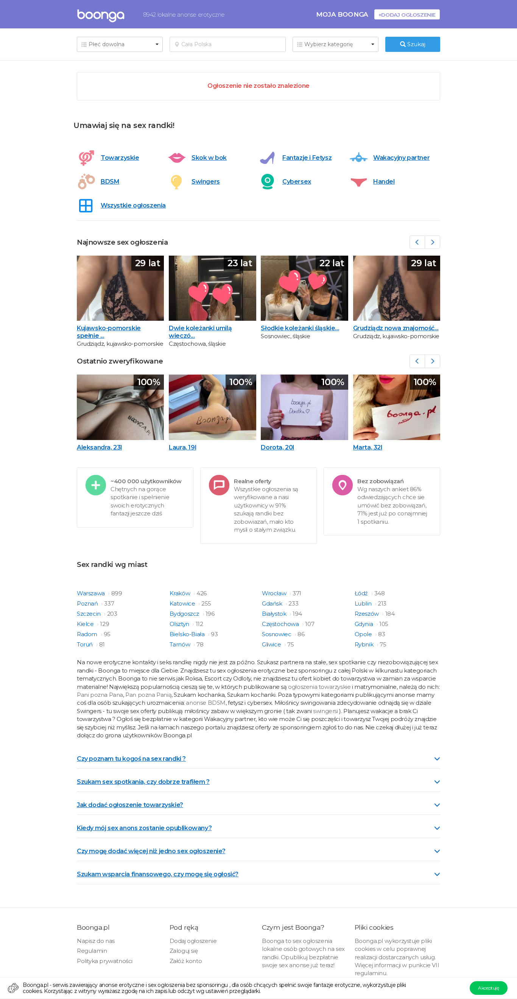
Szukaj (415, 44)
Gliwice (272, 644)
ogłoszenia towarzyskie (320, 686)
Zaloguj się (184, 950)
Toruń (85, 644)
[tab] (258, 758)
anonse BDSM (206, 702)
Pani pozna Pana (100, 694)
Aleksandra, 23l (99, 447)
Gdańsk (272, 603)
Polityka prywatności (104, 961)
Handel (384, 181)
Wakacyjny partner (401, 157)
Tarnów (181, 644)
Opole (364, 634)
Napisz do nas (96, 940)
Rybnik (365, 644)
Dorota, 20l (277, 447)
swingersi (325, 711)
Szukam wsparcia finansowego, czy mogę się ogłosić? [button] (157, 874)
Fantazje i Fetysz (307, 157)
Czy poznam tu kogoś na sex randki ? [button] (131, 758)
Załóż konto (186, 961)
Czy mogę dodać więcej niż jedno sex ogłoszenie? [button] (151, 851)
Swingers (206, 181)
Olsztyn (180, 623)
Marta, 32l (367, 447)
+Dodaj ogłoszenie (407, 14)
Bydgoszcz (185, 613)
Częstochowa (281, 623)
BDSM (110, 181)
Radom (88, 634)
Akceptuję (488, 988)
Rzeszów (367, 613)
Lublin (364, 603)
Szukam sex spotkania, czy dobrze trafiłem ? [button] (143, 781)
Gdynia (364, 623)
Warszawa (91, 593)
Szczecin (89, 613)
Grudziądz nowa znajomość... (396, 328)
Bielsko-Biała (188, 634)
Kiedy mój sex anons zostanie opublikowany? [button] (144, 828)
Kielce (86, 623)
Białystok (275, 613)
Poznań (88, 603)
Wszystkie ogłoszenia (133, 205)
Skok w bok (209, 157)
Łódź (362, 593)
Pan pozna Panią (148, 694)
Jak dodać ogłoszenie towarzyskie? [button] (130, 805)
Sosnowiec (277, 634)
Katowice (183, 603)
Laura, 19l (182, 447)
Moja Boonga (342, 14)
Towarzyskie (120, 157)
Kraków (181, 593)
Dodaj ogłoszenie (193, 940)
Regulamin (92, 950)
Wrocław (275, 593)
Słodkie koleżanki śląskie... (300, 328)
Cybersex (296, 181)
